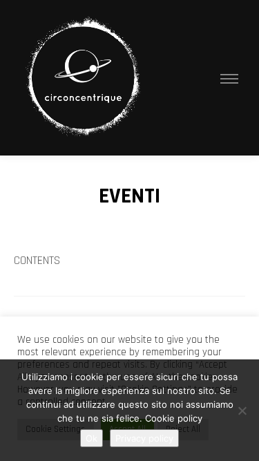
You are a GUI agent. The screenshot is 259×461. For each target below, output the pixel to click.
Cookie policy (173, 418)
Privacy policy (144, 438)
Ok (91, 438)
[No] (242, 410)
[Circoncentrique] (83, 78)
